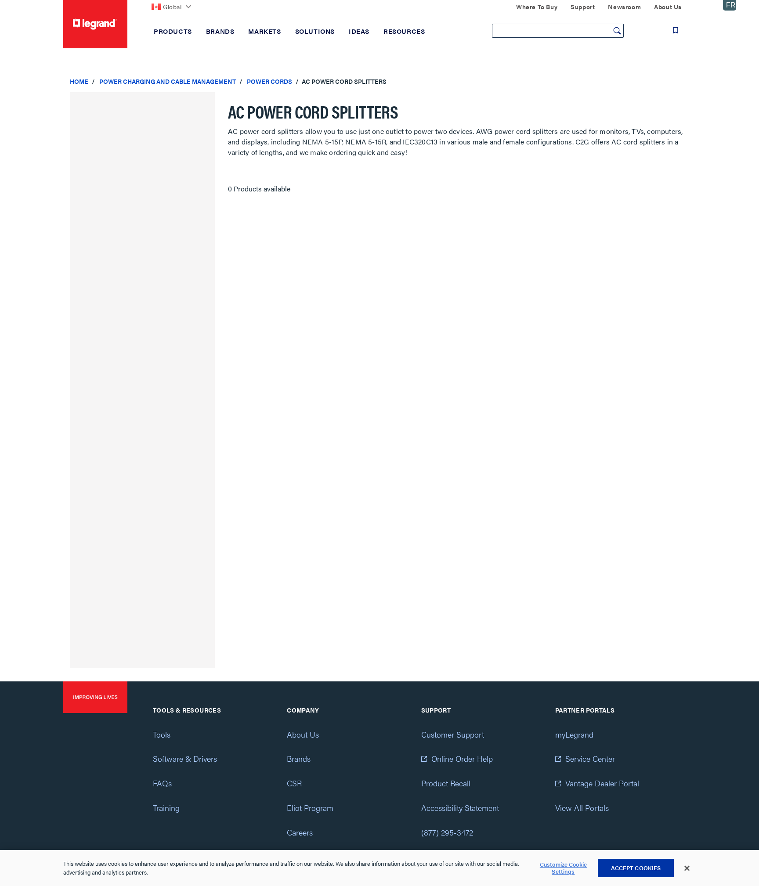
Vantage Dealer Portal (602, 783)
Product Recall (445, 783)
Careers (300, 832)
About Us (303, 734)
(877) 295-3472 (447, 832)
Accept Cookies (636, 868)
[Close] (687, 868)
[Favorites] (675, 30)
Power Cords (269, 81)
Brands (299, 758)
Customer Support (452, 734)
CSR (294, 783)
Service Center (590, 758)
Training (166, 807)
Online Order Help (462, 758)
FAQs (162, 783)
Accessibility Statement (460, 807)
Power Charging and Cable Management (167, 81)
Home (79, 81)
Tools (161, 734)
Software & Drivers (185, 758)
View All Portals (582, 807)
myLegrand (574, 734)
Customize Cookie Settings (563, 868)
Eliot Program (310, 807)
